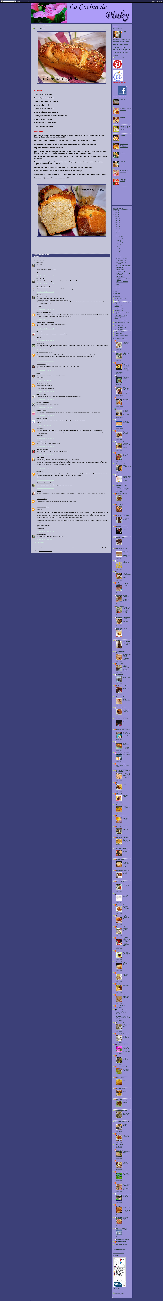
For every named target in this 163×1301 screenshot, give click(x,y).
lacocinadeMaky (41, 364)
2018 (116, 227)
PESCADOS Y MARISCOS (121, 320)
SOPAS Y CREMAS (120, 331)
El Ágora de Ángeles (121, 352)
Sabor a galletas (120, 973)
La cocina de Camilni (42, 312)
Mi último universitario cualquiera (126, 1197)
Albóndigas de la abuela (126, 872)
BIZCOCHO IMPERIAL (125, 975)
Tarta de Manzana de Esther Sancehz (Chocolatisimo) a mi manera (126, 746)
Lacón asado (126, 985)
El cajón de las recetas (122, 1217)
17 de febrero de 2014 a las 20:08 (45, 380)
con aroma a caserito (121, 1066)
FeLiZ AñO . (119, 1146)
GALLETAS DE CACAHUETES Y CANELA (126, 643)
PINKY (39, 457)
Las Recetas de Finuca (122, 1022)
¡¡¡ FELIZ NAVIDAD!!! (125, 1230)
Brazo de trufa (126, 585)
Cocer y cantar (120, 1077)
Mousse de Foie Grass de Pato (126, 850)
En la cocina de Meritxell (122, 1239)
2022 (116, 219)
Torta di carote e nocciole (126, 1090)
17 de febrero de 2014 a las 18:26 (45, 319)
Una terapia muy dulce (122, 962)
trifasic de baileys (42, 499)
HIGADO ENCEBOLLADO (127, 466)
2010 (116, 293)
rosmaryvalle (40, 534)
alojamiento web (117, 1294)
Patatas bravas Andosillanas (126, 1136)
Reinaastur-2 (119, 526)
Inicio (72, 547)
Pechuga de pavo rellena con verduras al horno (127, 575)
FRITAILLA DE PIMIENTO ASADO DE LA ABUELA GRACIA (126, 391)
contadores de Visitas (118, 1253)
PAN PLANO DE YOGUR (122, 282)
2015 (116, 233)
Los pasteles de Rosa (122, 1183)
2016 (116, 231)
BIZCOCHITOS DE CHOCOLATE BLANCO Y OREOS (123, 278)
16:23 (48, 254)
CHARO (39, 491)
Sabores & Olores (121, 663)
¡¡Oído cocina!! (120, 376)
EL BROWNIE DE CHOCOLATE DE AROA (126, 598)
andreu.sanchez (41, 507)
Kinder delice (126, 539)
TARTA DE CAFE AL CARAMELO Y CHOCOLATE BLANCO (127, 1209)
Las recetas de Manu (121, 464)
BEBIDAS (117, 300)
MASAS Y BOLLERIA (120, 316)
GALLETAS (117, 310)
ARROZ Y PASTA (119, 298)
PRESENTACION (119, 325)
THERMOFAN (119, 341)
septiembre (119, 242)
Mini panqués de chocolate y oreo (127, 677)
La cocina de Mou (121, 848)
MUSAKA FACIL (126, 754)
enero (117, 284)
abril (117, 253)
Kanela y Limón (120, 537)
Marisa (39, 428)
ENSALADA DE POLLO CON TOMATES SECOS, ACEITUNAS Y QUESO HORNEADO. (123, 943)
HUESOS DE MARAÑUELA (126, 997)
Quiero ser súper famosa (43, 352)
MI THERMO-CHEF (121, 1242)
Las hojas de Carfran (121, 1228)
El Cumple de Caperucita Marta (126, 929)
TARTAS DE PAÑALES (120, 335)
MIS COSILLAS (120, 606)
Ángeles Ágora (41, 418)
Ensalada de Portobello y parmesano (126, 344)
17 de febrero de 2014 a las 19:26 (45, 370)
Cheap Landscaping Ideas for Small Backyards (123, 1018)
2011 (116, 291)
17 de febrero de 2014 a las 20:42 (45, 407)
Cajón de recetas (120, 1055)
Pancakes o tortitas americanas (125, 620)
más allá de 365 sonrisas (122, 1033)
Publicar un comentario (39, 542)
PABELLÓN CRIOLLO (125, 796)
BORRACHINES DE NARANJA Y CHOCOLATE (126, 1069)
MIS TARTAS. (119, 1145)
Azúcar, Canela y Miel (122, 938)
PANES (41, 256)
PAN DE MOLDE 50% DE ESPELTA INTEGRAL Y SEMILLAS (126, 657)
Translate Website (117, 28)
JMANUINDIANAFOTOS (122, 1172)
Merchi (39, 331)
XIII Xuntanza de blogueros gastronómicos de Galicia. (122, 489)
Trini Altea (40, 278)
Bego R (39, 471)
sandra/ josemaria (42, 402)
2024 (116, 214)
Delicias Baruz (41, 410)
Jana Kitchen (119, 1150)
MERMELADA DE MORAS (126, 354)
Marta (38, 373)
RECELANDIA (119, 674)
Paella (124, 784)
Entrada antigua (106, 547)
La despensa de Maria (122, 685)
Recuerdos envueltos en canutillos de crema (126, 1037)
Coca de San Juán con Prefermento (126, 456)
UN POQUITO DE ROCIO (122, 753)
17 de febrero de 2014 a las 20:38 (45, 399)
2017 (116, 229)
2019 (116, 225)
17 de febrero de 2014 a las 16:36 (45, 284)
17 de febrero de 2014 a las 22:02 (45, 425)
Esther (39, 343)
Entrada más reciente (37, 547)
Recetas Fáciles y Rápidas (44, 322)
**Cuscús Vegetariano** (126, 1101)
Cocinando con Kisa (121, 1110)
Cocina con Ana (120, 387)
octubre (118, 241)
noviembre (119, 238)
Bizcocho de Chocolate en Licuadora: (126, 518)
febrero (118, 257)
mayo (117, 251)
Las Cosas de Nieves (121, 951)
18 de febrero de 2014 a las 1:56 (45, 454)
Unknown (39, 441)
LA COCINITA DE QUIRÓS (123, 837)
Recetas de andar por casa (123, 782)
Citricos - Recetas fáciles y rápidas (126, 807)
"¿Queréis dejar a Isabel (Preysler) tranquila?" (121, 1012)
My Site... (118, 640)
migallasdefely (120, 431)
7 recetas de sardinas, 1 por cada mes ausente (126, 445)
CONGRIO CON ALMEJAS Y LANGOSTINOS (124, 145)
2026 (116, 210)
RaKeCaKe (119, 1099)
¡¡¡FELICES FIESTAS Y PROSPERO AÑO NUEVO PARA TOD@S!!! (126, 1048)
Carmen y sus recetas (122, 1044)
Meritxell (39, 262)
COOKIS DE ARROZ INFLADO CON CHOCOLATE (125, 128)
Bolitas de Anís (120, 905)
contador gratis (116, 1288)
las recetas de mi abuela (122, 826)
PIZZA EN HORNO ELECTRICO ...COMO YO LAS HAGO (126, 668)
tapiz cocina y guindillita (122, 561)
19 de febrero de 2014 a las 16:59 (45, 531)
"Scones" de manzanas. (125, 1163)
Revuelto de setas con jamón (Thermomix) (126, 1113)
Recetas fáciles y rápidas (122, 804)
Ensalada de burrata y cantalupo (126, 379)
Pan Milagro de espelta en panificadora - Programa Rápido (126, 863)
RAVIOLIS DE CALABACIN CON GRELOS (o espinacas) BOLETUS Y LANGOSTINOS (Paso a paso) (123, 368)
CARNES (117, 306)
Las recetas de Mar (121, 927)
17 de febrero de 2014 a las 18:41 (45, 349)
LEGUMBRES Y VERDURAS (122, 312)
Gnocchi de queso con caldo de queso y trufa (126, 734)
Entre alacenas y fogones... (123, 916)
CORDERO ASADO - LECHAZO (125, 1058)
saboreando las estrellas (122, 718)
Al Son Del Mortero (121, 1006)
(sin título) (122, 99)
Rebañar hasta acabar (122, 1134)
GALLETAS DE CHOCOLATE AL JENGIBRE (127, 954)
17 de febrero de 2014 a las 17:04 (45, 292)
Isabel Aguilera (41, 383)
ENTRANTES (118, 308)
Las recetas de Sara (121, 1244)
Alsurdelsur (119, 420)
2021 (116, 221)
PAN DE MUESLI (39, 28)
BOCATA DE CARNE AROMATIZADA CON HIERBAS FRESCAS (126, 554)
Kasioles (39, 294)
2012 (116, 289)
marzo (118, 255)
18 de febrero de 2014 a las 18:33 (45, 496)
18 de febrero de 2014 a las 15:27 (45, 488)
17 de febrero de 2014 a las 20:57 (45, 415)
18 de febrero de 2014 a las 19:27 (45, 504)
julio (117, 247)
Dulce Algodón (120, 504)
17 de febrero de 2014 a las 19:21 (45, 361)
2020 (116, 223)
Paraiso (118, 398)
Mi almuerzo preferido (126, 1219)
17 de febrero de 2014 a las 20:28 (45, 391)
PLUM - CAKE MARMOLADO (123, 266)
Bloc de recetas (120, 859)
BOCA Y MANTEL (120, 764)
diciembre (118, 236)
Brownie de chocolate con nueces (126, 688)
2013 (116, 287)
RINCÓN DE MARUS (121, 595)
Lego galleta (126, 562)
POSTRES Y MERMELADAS (122, 322)
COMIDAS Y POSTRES (122, 493)
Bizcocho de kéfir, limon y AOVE (126, 423)
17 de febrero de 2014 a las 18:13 (45, 309)
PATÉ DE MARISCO (125, 828)
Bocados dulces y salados (123, 870)
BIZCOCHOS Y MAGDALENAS (122, 302)
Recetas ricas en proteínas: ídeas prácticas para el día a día (127, 478)
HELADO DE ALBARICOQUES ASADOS (126, 401)
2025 (116, 212)
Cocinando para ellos (122, 363)
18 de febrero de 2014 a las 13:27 (45, 480)
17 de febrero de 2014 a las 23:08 (45, 438)
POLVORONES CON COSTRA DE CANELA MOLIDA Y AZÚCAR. (126, 610)
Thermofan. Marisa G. (43, 286)
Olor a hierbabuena (121, 894)
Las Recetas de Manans (43, 483)
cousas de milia (120, 442)
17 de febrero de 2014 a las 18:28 (45, 340)
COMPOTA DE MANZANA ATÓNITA (126, 818)
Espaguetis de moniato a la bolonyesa (126, 710)
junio (117, 249)
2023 (116, 216)
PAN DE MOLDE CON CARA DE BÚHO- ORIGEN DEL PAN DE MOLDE (126, 1187)
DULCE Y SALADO (121, 453)
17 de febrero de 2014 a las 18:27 (45, 329)
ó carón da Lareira (121, 409)
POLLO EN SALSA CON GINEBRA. (126, 886)
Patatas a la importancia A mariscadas (126, 434)
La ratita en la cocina (121, 984)
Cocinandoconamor (121, 1161)
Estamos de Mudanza (125, 896)
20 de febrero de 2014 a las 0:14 (45, 539)
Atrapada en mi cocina (122, 475)
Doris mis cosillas (42, 449)
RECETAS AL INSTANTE (122, 515)
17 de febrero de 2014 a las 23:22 (45, 446)
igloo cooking (120, 794)
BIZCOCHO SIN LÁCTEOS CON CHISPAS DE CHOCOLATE (126, 775)
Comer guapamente (121, 815)
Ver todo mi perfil (119, 57)
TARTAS (117, 333)
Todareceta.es (83, 512)
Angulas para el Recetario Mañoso (126, 1025)
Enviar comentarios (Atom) (45, 551)
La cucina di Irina (120, 1088)
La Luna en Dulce (120, 742)
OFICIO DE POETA (125, 528)
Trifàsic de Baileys (121, 707)
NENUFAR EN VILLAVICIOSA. (126, 1174)
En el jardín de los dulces (123, 617)
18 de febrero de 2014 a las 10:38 (45, 468)
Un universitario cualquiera (123, 1194)
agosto (118, 245)
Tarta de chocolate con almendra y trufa (126, 699)
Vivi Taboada (40, 394)
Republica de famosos (122, 1009)
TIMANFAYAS (123, 117)
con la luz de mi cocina (122, 995)
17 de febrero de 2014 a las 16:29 (45, 275)
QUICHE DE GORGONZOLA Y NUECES (126, 840)
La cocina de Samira (121, 696)
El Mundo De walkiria (122, 1016)
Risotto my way (126, 631)
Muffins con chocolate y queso (125, 1125)
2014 (116, 235)
